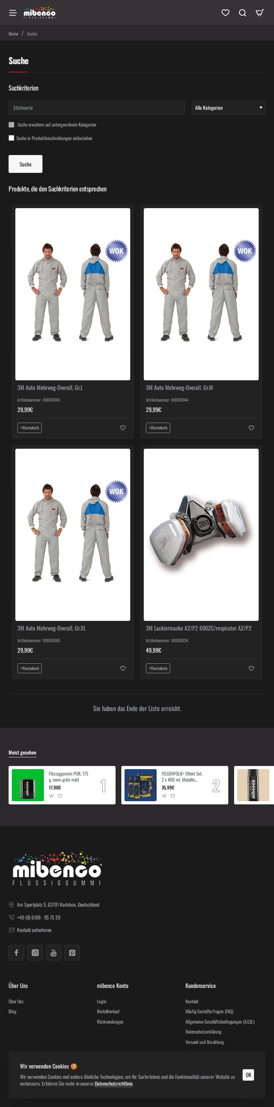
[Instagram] (35, 953)
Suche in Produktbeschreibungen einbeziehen (54, 138)
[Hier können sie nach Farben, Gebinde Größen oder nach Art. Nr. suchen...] (242, 12)
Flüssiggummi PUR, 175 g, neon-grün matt (68, 777)
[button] (29, 428)
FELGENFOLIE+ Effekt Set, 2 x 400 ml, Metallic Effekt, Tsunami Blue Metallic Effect (182, 777)
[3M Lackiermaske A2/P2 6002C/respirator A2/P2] (201, 535)
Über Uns (18, 985)
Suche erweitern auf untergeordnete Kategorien (56, 125)
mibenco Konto (112, 985)
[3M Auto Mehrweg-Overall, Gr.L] (72, 294)
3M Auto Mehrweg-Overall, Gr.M (179, 388)
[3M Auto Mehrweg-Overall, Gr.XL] (72, 535)
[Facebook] (16, 953)
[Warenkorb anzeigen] (259, 12)
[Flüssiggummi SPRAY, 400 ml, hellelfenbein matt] (253, 785)
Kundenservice (201, 985)
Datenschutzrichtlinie (114, 1083)
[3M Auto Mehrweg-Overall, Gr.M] (201, 294)
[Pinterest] (72, 953)
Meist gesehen (22, 752)
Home (13, 33)
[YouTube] (53, 953)
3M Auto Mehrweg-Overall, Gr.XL (51, 628)
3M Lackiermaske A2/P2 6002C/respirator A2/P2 (199, 628)
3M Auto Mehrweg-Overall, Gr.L (50, 388)
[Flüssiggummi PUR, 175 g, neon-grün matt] (28, 785)
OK (248, 1074)
